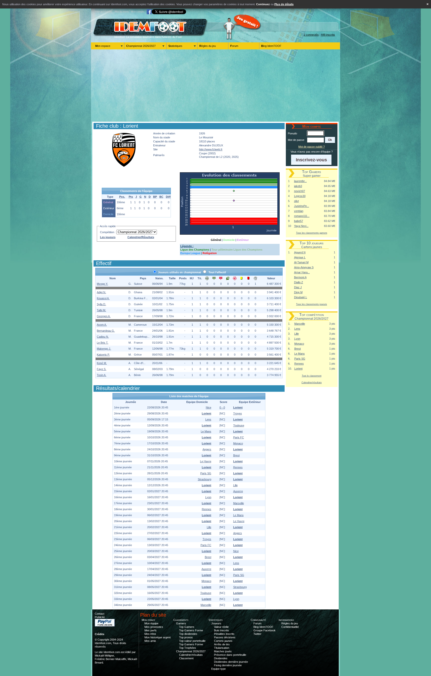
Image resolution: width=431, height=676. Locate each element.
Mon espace (102, 45)
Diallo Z (298, 282)
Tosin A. (101, 375)
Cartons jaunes (223, 640)
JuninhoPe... (301, 205)
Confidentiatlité (290, 626)
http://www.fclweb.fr (210, 149)
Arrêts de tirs (222, 644)
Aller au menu (121, 11)
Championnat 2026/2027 (141, 45)
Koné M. (102, 363)
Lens (297, 328)
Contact (99, 613)
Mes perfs (150, 630)
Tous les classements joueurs (311, 304)
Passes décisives (224, 637)
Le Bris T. (102, 342)
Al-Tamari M (301, 262)
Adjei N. (101, 292)
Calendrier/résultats (312, 382)
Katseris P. (103, 354)
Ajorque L (300, 257)
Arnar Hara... (302, 272)
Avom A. (102, 324)
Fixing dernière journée (228, 665)
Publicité (100, 617)
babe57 (298, 220)
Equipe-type (218, 668)
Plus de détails (284, 4)
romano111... (302, 215)
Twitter (257, 633)
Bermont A (300, 277)
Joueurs (216, 623)
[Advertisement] (215, 85)
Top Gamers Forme (191, 630)
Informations (286, 619)
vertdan (298, 210)
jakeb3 (298, 186)
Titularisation (221, 647)
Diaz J (298, 287)
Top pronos (186, 637)
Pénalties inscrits (224, 633)
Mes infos (150, 633)
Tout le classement (312, 375)
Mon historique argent (157, 637)
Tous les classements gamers (311, 232)
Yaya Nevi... (301, 225)
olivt (296, 200)
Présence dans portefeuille (230, 654)
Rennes (299, 363)
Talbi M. (101, 310)
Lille (296, 333)
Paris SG (299, 358)
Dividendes (220, 658)
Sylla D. (101, 304)
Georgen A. (103, 316)
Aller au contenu (103, 11)
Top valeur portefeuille (192, 640)
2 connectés (311, 34)
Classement (186, 658)
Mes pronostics (153, 626)
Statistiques (175, 45)
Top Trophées (187, 647)
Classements (180, 619)
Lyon (297, 338)
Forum (234, 45)
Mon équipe (151, 623)
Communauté (258, 619)
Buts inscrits (221, 630)
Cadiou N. (103, 336)
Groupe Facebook (264, 630)
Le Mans (299, 353)
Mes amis (150, 640)
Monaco (299, 343)
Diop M (298, 292)
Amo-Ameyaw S (304, 267)
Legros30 (300, 195)
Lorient (298, 368)
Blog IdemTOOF (271, 45)
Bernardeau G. (106, 330)
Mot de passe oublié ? (311, 146)
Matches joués (223, 651)
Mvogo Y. (102, 283)
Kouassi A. (103, 298)
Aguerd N (300, 252)
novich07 (299, 191)
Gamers (181, 623)
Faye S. (101, 369)
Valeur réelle (221, 626)
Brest (297, 348)
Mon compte (137, 11)
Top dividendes (188, 633)
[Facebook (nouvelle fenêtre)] (149, 11)
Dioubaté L (300, 297)
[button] (330, 140)
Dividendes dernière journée (231, 661)
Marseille (299, 323)
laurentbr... (300, 181)
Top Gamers (186, 626)
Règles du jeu (207, 45)
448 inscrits (328, 34)
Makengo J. (104, 348)
